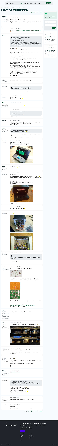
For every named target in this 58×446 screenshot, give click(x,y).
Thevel (3, 95)
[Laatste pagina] (38, 12)
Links (21, 438)
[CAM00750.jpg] (21, 193)
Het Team (31, 435)
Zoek (54, 27)
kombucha (4, 120)
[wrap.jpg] (15, 294)
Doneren (22, 430)
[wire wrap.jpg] (15, 285)
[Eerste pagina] (25, 12)
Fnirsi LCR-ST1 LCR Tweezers (51, 50)
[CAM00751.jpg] (21, 223)
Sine (3, 102)
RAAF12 (3, 266)
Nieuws (31, 3)
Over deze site (32, 436)
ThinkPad (3, 28)
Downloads (21, 437)
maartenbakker (4, 16)
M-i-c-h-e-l (4, 85)
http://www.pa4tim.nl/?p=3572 (15, 371)
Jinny (3, 310)
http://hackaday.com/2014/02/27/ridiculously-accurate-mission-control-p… (29, 30)
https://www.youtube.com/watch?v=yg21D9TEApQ (5, 269)
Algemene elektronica (12, 7)
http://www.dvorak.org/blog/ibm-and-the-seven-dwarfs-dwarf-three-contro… (22, 305)
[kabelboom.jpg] (16, 273)
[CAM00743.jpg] (21, 154)
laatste (41, 12)
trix (2, 79)
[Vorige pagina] (26, 12)
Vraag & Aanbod (26, 3)
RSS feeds (31, 438)
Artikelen (21, 435)
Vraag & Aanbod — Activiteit (49, 45)
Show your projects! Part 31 (20, 7)
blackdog (3, 356)
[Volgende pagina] (37, 12)
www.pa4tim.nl (4, 325)
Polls (30, 437)
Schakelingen (22, 436)
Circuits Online (3, 7)
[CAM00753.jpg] (21, 241)
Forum (22, 3)
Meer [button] (38, 3)
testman (3, 348)
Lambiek (3, 128)
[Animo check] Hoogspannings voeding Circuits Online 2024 (5, 105)
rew (2, 397)
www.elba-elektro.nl (4, 18)
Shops (35, 3)
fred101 (3, 322)
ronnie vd (3, 35)
